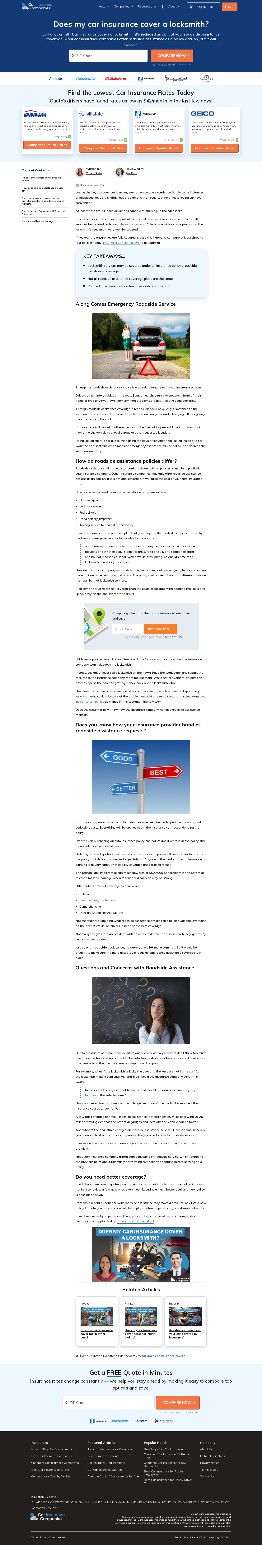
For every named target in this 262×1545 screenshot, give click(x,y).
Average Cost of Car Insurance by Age (113, 1476)
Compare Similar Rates (47, 145)
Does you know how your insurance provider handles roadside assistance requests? (43, 201)
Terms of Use (185, 64)
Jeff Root (131, 173)
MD (114, 1502)
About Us (206, 1449)
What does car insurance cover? (161, 1356)
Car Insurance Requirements (106, 1463)
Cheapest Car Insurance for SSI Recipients (165, 1464)
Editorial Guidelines (212, 1456)
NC (169, 1502)
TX (217, 1502)
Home (84, 1356)
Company (207, 1442)
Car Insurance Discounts (103, 1456)
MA (120, 1502)
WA (179, 1502)
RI (198, 1502)
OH (185, 1502)
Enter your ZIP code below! (135, 1221)
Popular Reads (155, 1442)
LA (104, 1502)
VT (227, 1502)
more (65, 129)
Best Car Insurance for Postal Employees (163, 1473)
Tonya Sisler (94, 173)
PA (195, 1502)
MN (129, 1502)
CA (52, 1502)
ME (109, 1502)
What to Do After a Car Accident (113, 1356)
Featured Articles (101, 1442)
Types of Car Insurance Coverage (109, 1449)
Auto (102, 6)
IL (88, 1502)
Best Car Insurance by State (50, 1469)
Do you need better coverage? (38, 221)
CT (62, 1502)
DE (67, 1502)
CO (57, 1502)
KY (100, 1502)
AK (38, 1502)
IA (95, 1502)
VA (33, 1507)
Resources (145, 6)
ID (85, 1502)
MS (134, 1502)
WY (55, 1507)
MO (139, 1502)
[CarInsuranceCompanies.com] (37, 6)
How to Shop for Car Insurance (52, 1449)
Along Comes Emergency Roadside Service (41, 179)
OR (190, 1502)
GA (81, 1502)
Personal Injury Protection (97, 900)
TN (212, 1502)
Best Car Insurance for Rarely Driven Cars (168, 1481)
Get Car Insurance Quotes (104, 1469)
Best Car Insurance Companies (51, 1456)
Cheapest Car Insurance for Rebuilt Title (167, 1456)
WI (50, 1507)
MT (145, 1502)
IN (92, 1502)
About (172, 6)
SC (203, 1502)
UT (222, 1502)
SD (207, 1502)
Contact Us (207, 1476)
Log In (230, 7)
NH (155, 1502)
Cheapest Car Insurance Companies (55, 1463)
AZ (47, 1502)
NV (150, 1502)
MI (124, 1502)
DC (71, 1502)
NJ (159, 1502)
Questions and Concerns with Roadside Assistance (44, 212)
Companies (121, 6)
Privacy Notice (209, 1463)
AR (43, 1502)
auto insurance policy (132, 224)
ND (173, 1502)
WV (44, 1507)
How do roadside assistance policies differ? (42, 189)
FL (76, 1502)
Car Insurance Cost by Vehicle (50, 1476)
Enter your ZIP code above (121, 243)
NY (164, 1502)
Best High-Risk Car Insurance (163, 1449)
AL (33, 1502)
